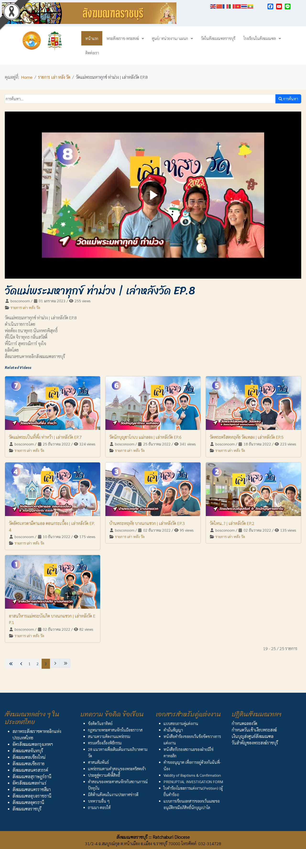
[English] (213, 5)
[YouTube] (279, 6)
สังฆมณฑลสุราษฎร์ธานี (31, 776)
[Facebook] (270, 6)
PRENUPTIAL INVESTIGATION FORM (193, 781)
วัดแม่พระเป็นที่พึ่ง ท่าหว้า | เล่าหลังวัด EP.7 (45, 437)
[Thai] (244, 5)
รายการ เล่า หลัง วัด (25, 307)
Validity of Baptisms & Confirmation (192, 775)
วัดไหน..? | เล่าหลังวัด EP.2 (232, 523)
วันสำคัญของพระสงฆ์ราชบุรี (255, 742)
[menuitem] (91, 38)
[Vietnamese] (238, 5)
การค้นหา (290, 98)
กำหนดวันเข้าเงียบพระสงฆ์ (254, 729)
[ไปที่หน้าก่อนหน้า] (21, 664)
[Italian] (232, 5)
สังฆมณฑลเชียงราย (28, 763)
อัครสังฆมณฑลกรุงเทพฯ (32, 744)
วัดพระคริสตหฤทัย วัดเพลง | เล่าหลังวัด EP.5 (247, 437)
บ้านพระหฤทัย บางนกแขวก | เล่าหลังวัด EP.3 (147, 523)
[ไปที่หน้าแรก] (10, 664)
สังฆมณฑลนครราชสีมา (31, 789)
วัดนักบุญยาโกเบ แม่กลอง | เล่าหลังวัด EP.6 (145, 437)
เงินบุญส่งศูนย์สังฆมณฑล (252, 736)
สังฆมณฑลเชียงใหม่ (28, 757)
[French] (226, 5)
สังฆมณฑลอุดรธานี (28, 802)
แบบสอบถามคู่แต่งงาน (181, 723)
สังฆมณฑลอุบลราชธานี (31, 795)
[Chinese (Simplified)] (219, 5)
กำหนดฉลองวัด (244, 723)
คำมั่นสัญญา (173, 729)
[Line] (287, 6)
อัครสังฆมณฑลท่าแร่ (29, 783)
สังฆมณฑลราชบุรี (26, 808)
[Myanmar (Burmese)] (250, 5)
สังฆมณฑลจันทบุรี (27, 750)
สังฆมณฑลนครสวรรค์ (30, 770)
